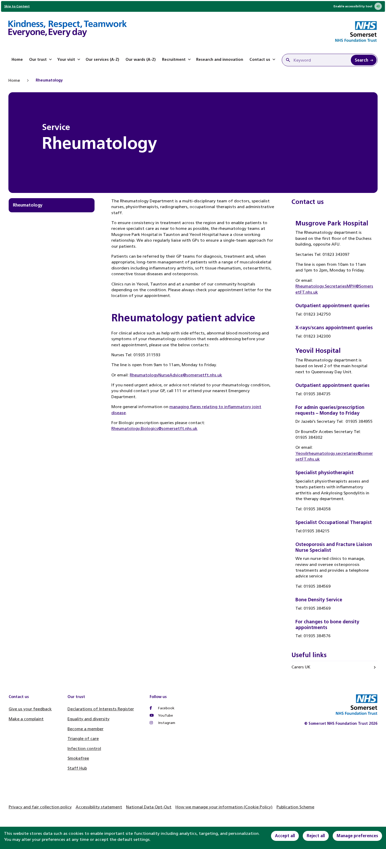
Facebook (165, 708)
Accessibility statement (99, 806)
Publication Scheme (295, 806)
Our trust (38, 59)
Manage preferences (357, 835)
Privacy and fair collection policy (40, 806)
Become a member (85, 728)
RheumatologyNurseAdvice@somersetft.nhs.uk (176, 374)
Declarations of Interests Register (100, 708)
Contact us (259, 59)
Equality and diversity (88, 718)
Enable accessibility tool (352, 6)
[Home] (67, 29)
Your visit (66, 59)
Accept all (285, 835)
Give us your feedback (30, 708)
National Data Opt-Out (148, 806)
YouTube (165, 715)
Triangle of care (83, 738)
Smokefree (78, 758)
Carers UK (300, 666)
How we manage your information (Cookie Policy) (224, 806)
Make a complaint (26, 718)
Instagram (166, 723)
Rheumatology (28, 205)
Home (17, 59)
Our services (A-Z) (102, 59)
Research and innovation (219, 59)
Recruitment (174, 59)
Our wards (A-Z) (141, 59)
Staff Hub (77, 768)
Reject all (316, 835)
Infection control (84, 748)
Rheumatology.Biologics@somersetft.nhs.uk (154, 428)
